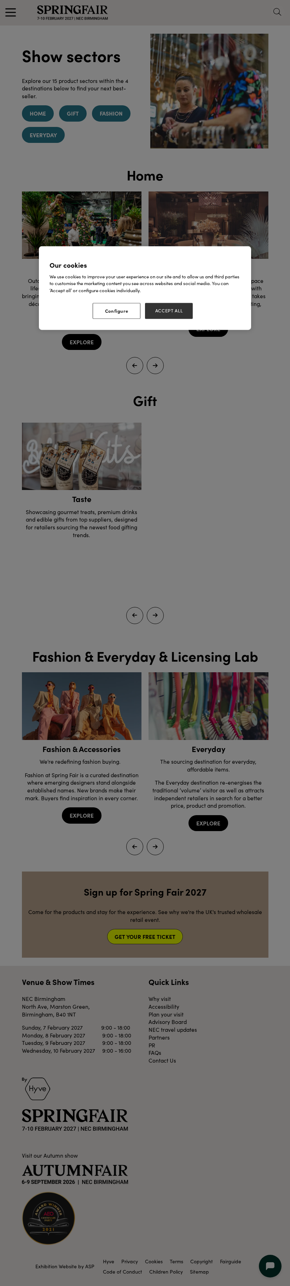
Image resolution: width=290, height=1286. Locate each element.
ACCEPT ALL (169, 311)
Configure (116, 311)
